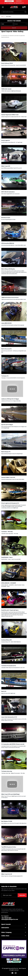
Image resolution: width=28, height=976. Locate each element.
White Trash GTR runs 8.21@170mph (10, 794)
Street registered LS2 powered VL (10, 503)
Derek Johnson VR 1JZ (7, 63)
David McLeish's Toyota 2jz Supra (9, 610)
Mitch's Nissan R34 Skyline (8, 269)
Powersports (19, 1)
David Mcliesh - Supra (7, 557)
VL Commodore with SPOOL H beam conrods (12, 744)
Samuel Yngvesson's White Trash (9, 114)
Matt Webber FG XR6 (6, 821)
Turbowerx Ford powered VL (8, 665)
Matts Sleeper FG (5, 451)
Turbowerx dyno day (6, 771)
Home (2, 16)
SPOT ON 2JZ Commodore (8, 192)
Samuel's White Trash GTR (8, 477)
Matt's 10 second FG (6, 349)
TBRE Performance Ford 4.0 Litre (10, 297)
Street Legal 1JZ (5, 140)
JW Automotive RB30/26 (7, 243)
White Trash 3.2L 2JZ (6, 874)
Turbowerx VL (5, 376)
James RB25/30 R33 (6, 323)
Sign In (23, 7)
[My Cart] (25, 7)
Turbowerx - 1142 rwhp (7, 531)
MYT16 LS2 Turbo (5, 217)
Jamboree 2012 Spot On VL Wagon (10, 399)
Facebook (12, 973)
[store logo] (14, 7)
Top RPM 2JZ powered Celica (8, 847)
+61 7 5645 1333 (9, 3)
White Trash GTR (5, 166)
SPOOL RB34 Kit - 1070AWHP (8, 583)
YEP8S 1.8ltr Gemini (6, 89)
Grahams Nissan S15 (6, 640)
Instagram (15, 973)
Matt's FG (3, 691)
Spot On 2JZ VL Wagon (7, 424)
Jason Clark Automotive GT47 (9, 717)
